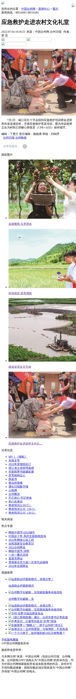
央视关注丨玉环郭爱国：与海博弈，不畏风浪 (39, 629)
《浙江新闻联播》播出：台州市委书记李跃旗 (39, 617)
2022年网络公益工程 (21, 539)
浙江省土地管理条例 (21, 467)
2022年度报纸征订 (19, 464)
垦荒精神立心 (16, 475)
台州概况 (14, 494)
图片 (55, 8)
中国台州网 (28, 8)
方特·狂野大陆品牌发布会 (27, 613)
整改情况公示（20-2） (22, 512)
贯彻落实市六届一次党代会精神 (28, 562)
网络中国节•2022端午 (21, 532)
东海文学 (14, 460)
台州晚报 (21, 137)
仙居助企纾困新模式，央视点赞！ (32, 605)
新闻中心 (44, 8)
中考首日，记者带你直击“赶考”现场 (33, 621)
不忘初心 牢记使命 (20, 497)
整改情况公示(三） (20, 505)
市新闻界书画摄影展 (21, 471)
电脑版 (14, 639)
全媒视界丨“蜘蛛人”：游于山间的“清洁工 (37, 625)
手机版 (5, 639)
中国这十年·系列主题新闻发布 (27, 536)
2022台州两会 (16, 547)
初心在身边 (15, 501)
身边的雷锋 (15, 482)
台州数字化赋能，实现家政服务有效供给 (36, 609)
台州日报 (8, 137)
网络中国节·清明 (18, 551)
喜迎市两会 (15, 558)
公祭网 (12, 490)
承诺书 (12, 479)
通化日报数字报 (18, 486)
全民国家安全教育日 (21, 543)
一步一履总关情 (18, 554)
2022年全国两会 (18, 566)
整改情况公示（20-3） (22, 508)
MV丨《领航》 (17, 456)
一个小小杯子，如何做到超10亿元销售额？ (38, 633)
